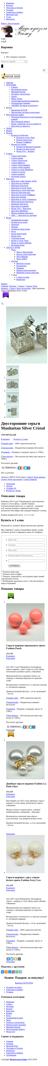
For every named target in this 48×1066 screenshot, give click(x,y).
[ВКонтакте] (8, 958)
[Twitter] (11, 958)
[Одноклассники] (15, 958)
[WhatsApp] (16, 971)
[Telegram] (20, 971)
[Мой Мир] (19, 958)
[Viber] (13, 971)
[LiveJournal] (36, 727)
